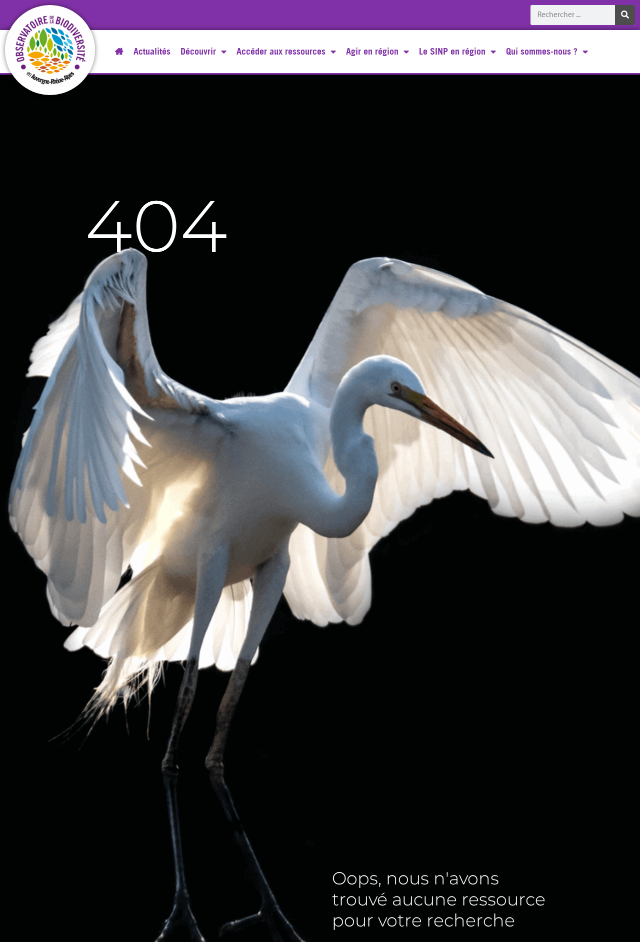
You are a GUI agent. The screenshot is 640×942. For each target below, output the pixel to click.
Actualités (152, 51)
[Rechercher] (625, 15)
